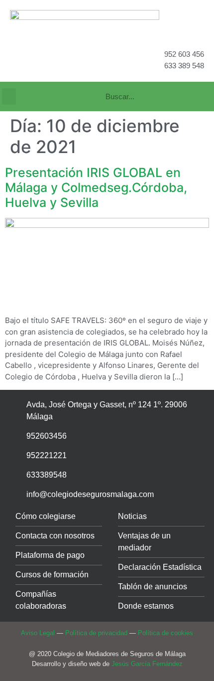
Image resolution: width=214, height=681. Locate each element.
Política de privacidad (96, 633)
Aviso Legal (38, 633)
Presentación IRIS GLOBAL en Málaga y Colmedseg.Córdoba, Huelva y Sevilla (96, 187)
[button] (9, 96)
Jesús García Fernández (147, 664)
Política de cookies (165, 633)
